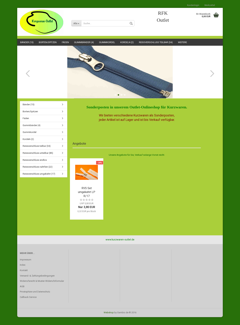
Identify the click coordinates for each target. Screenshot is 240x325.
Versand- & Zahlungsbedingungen (37, 275)
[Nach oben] (230, 320)
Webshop (109, 312)
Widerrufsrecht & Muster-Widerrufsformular (42, 281)
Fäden (65, 42)
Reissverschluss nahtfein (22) (38, 166)
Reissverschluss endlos (35, 160)
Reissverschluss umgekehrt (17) (39, 173)
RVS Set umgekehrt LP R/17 (86, 192)
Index (22, 265)
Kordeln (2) (127, 42)
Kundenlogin (193, 5)
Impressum (25, 259)
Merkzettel (210, 5)
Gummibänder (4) (84, 42)
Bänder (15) (27, 42)
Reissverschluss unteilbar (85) (38, 153)
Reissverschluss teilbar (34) (156, 42)
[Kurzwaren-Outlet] (43, 22)
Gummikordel (107, 42)
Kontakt (24, 270)
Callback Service (28, 297)
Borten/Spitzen (48, 42)
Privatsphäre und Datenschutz (35, 291)
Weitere (182, 42)
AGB (22, 286)
